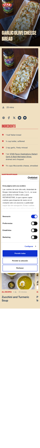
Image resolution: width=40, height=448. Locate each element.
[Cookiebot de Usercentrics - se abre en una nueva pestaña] (28, 178)
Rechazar (20, 268)
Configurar (29, 246)
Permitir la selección (20, 261)
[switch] (34, 223)
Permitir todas (20, 253)
